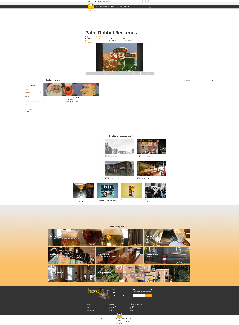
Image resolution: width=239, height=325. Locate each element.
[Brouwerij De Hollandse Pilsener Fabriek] (151, 168)
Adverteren (126, 1)
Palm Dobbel (99, 37)
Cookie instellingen (91, 310)
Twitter (116, 296)
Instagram (126, 292)
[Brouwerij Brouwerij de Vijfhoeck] (119, 146)
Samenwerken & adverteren (93, 309)
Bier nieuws (111, 307)
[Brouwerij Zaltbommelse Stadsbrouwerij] (151, 146)
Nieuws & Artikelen (105, 6)
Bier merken (111, 304)
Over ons (89, 304)
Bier (97, 6)
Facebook (117, 292)
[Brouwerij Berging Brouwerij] (155, 190)
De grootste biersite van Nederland (103, 1)
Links (131, 307)
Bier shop (111, 309)
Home (90, 10)
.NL (95, 1)
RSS (125, 296)
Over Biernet (131, 1)
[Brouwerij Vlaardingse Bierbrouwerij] (119, 168)
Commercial (29, 109)
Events (124, 6)
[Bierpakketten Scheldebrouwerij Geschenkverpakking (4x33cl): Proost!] (107, 190)
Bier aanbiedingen (113, 306)
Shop (129, 6)
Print (28, 111)
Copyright (132, 306)
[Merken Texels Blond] (131, 190)
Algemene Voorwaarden (136, 304)
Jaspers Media (126, 322)
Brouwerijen (119, 6)
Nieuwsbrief (133, 310)
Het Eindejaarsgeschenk (70, 97)
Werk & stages (90, 307)
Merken (113, 6)
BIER (89, 1)
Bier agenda (111, 310)
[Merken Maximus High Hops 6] (83, 190)
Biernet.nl (112, 322)
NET (92, 1)
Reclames (94, 10)
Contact (121, 1)
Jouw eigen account (134, 309)
